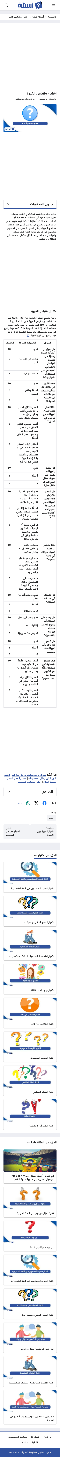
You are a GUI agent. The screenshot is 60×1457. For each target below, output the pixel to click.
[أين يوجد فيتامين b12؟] (30, 1236)
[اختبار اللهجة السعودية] (30, 1047)
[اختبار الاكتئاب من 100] (30, 1013)
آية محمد (43, 99)
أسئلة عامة (38, 16)
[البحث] (6, 5)
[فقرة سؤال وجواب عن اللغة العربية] (30, 1202)
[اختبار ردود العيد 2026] (30, 979)
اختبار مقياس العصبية (29, 781)
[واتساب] (28, 803)
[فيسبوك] (44, 803)
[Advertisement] (30, 57)
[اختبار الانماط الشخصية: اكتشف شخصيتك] (30, 945)
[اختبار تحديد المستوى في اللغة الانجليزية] (30, 877)
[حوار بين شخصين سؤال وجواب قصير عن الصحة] (30, 1407)
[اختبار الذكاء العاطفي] (30, 1080)
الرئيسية (52, 16)
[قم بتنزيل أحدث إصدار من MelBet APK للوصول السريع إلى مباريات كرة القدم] (30, 1166)
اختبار (41, 855)
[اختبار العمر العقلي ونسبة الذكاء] (30, 911)
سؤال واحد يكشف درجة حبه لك (29, 774)
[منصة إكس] (36, 803)
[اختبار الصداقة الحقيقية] (30, 1114)
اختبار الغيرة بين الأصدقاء (45, 833)
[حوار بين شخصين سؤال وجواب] (30, 1337)
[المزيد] (20, 803)
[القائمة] (54, 5)
